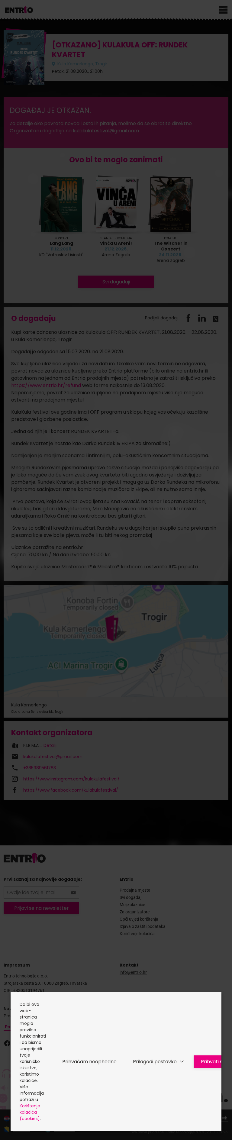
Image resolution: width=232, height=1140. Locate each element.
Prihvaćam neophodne (89, 1061)
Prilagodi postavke (155, 1061)
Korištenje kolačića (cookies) (30, 1112)
